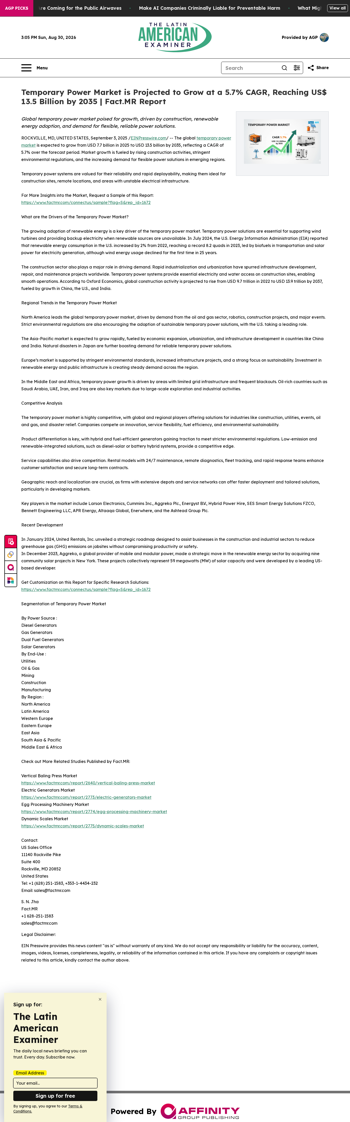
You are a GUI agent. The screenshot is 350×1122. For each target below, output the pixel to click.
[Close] (100, 999)
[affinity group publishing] (11, 567)
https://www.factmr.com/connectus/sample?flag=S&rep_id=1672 (86, 202)
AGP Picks (16, 8)
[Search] (284, 68)
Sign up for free (55, 1096)
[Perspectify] (11, 554)
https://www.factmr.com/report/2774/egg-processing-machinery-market (94, 811)
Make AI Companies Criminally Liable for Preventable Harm (209, 8)
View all (338, 7)
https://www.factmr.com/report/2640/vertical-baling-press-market (88, 782)
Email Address (30, 1072)
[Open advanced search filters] (297, 68)
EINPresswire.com (148, 138)
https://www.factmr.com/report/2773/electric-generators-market (86, 797)
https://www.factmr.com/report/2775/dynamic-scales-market (82, 825)
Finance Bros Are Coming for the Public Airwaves (63, 8)
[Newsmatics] (11, 580)
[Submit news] (11, 541)
